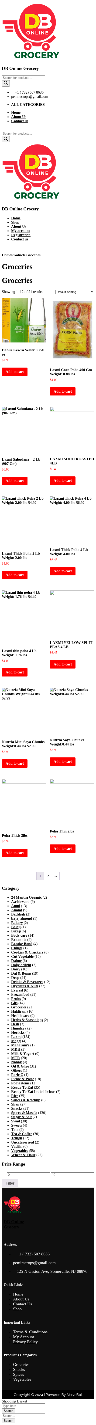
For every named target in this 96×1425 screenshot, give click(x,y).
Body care (19, 935)
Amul (15, 906)
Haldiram (18, 1011)
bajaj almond (21, 918)
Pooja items (20, 1083)
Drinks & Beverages (27, 982)
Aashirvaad (20, 902)
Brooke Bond (21, 944)
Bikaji (16, 931)
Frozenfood (20, 994)
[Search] (6, 83)
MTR (15, 1058)
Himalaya (18, 1028)
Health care (20, 1016)
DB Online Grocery (20, 68)
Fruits (16, 999)
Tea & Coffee (21, 1134)
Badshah (18, 914)
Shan (15, 1104)
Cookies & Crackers (27, 952)
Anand (16, 910)
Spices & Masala (24, 1113)
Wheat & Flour (23, 1155)
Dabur (16, 961)
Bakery (17, 923)
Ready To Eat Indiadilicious (33, 1092)
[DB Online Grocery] (31, 59)
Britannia (18, 940)
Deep (15, 978)
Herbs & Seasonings (27, 1020)
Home (6, 255)
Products (18, 255)
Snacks (16, 1108)
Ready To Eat (22, 1087)
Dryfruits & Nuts (24, 986)
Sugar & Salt (21, 1117)
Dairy (15, 969)
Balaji (16, 927)
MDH (15, 1049)
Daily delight (21, 965)
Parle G (17, 1075)
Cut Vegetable (22, 956)
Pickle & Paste (22, 1079)
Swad (15, 1121)
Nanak (16, 1062)
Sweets (16, 1125)
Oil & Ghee (20, 1066)
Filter (10, 1183)
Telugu (16, 1138)
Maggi (16, 1041)
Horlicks (17, 1032)
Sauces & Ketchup (25, 1100)
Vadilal (16, 1146)
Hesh (15, 1024)
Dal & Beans (21, 973)
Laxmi (16, 1037)
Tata (14, 1130)
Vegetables (19, 1151)
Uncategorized (22, 1142)
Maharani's (20, 1045)
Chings (16, 948)
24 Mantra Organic (26, 897)
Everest (17, 990)
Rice (14, 1096)
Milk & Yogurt (22, 1054)
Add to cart (15, 372)
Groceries (18, 1007)
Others (16, 1070)
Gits (14, 1003)
